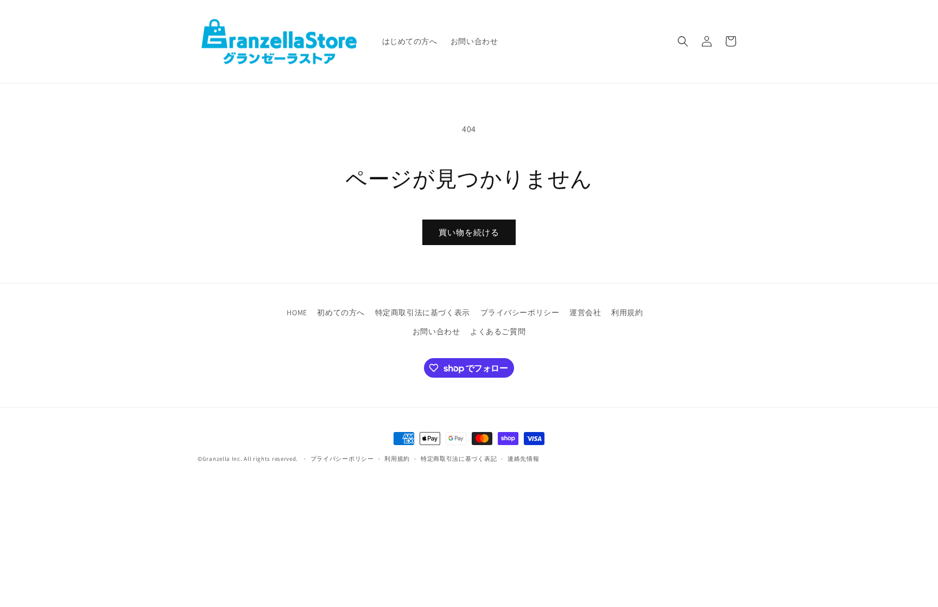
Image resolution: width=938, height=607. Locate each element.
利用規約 (627, 312)
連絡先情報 (524, 458)
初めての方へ (341, 312)
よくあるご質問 (497, 331)
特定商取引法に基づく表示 (422, 312)
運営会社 (585, 312)
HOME (297, 312)
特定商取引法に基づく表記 (459, 458)
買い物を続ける (469, 232)
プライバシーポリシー (520, 312)
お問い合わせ (436, 331)
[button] (683, 41)
